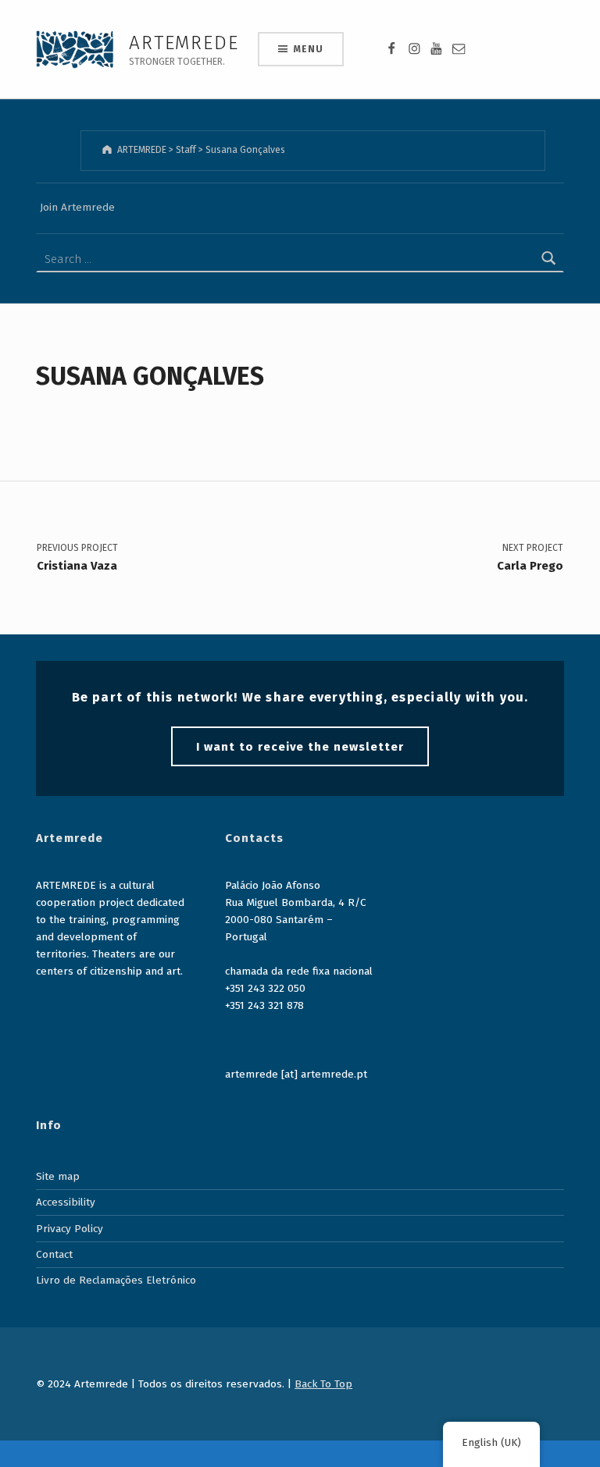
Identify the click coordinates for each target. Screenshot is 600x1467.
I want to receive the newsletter (299, 747)
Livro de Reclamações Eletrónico (116, 1280)
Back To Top (323, 1384)
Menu (308, 49)
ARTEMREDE (183, 42)
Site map (58, 1176)
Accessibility (65, 1202)
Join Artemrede (77, 207)
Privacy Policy (69, 1228)
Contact (54, 1254)
